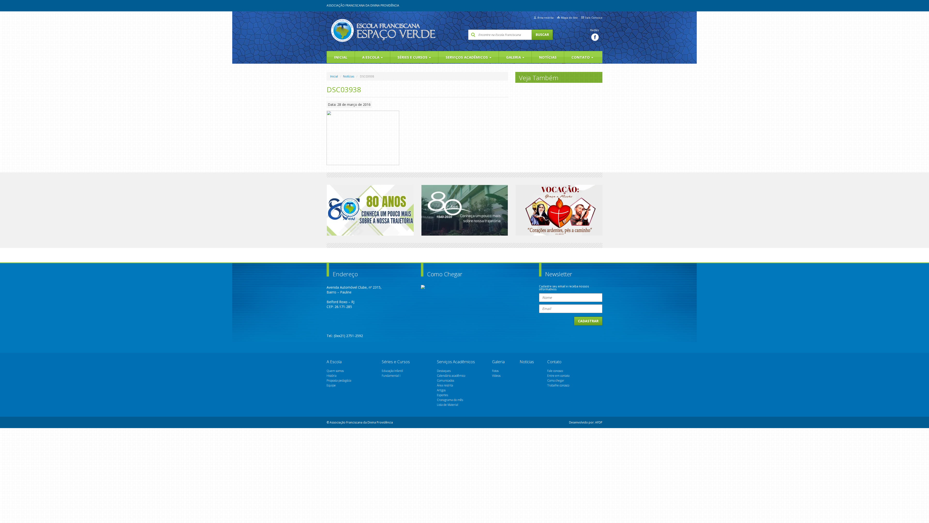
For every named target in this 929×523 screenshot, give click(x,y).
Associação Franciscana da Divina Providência (363, 5)
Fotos (495, 371)
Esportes (442, 395)
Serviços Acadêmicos (467, 57)
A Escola (371, 57)
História (332, 376)
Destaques (444, 371)
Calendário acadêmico (451, 376)
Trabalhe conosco (558, 385)
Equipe (331, 385)
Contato (581, 57)
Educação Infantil (392, 371)
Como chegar (555, 380)
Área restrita (545, 17)
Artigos (441, 390)
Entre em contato (558, 376)
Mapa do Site (569, 17)
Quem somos (335, 371)
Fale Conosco (593, 17)
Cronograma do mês (450, 400)
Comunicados (445, 380)
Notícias (548, 57)
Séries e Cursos (412, 57)
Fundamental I (391, 376)
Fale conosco (555, 371)
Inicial (340, 57)
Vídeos (496, 376)
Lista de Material (447, 405)
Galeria (514, 57)
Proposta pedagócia (339, 380)
